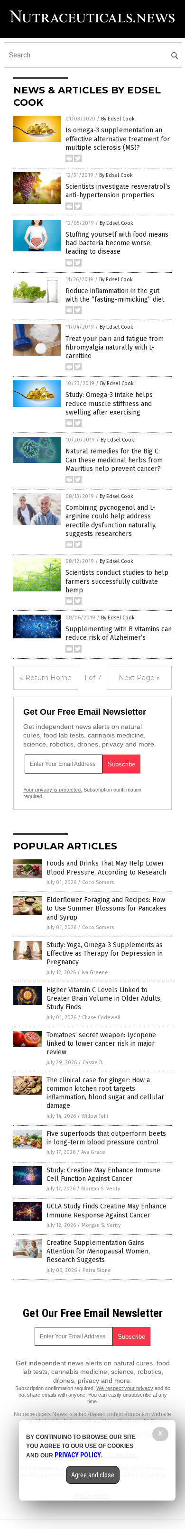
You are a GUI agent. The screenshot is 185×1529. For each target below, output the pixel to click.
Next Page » (139, 677)
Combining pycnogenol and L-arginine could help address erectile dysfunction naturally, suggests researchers (111, 521)
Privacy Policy (78, 1455)
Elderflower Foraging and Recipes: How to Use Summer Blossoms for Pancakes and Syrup (106, 908)
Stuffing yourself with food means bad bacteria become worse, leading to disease (116, 243)
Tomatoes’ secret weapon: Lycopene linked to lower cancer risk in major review (101, 1043)
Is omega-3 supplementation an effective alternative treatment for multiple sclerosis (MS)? (117, 138)
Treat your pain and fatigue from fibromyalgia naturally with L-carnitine (114, 347)
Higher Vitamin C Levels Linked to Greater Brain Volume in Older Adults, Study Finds (104, 998)
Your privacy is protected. (52, 789)
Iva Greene (95, 972)
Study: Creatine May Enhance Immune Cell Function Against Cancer (103, 1174)
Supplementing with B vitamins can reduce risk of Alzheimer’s (118, 633)
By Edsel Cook (118, 119)
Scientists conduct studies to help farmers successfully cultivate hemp (116, 581)
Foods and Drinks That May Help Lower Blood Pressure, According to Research (106, 867)
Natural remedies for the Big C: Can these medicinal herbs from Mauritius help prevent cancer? (114, 459)
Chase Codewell (101, 1017)
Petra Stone (97, 1270)
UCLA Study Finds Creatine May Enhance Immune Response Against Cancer (106, 1210)
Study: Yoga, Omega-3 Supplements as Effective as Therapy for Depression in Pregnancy (104, 953)
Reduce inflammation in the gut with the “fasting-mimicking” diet (114, 295)
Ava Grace (93, 1152)
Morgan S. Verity (100, 1189)
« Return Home (46, 677)
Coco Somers (98, 882)
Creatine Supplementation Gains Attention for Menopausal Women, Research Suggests (98, 1251)
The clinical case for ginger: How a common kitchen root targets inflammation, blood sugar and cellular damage (105, 1093)
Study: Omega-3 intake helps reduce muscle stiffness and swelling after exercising (109, 403)
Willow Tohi (95, 1116)
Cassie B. (93, 1062)
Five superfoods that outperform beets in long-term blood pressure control (106, 1138)
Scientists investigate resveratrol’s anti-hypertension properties (117, 191)
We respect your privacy (124, 1388)
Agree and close (92, 1475)
